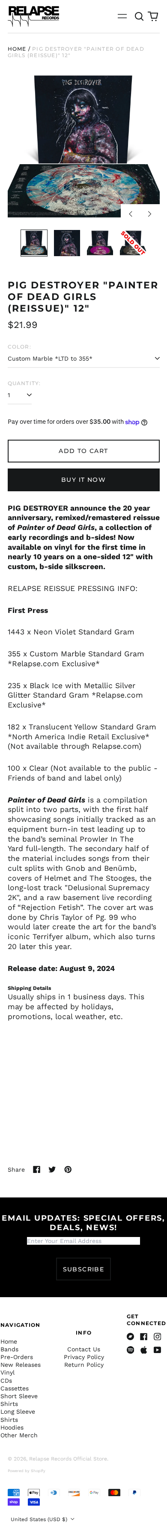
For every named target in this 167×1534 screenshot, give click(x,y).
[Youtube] (157, 1350)
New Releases (20, 1364)
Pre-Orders (16, 1356)
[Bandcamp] (130, 1337)
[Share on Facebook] (37, 1169)
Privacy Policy (84, 1356)
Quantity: (24, 383)
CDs (6, 1380)
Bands (9, 1349)
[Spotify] (130, 1350)
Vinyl (7, 1372)
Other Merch (19, 1435)
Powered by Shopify (26, 1471)
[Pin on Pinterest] (68, 1169)
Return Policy (84, 1364)
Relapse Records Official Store (68, 1459)
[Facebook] (144, 1337)
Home (17, 49)
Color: (19, 346)
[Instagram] (157, 1337)
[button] (139, 16)
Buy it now (83, 480)
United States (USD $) (40, 1519)
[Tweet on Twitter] (52, 1169)
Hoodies (12, 1427)
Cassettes (14, 1388)
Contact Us (83, 1349)
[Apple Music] (144, 1350)
